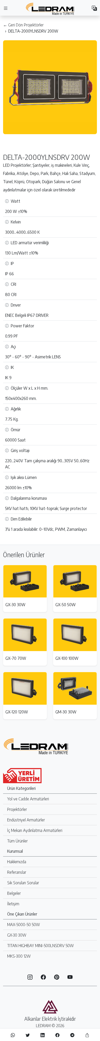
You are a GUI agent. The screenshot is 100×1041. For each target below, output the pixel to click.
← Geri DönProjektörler (23, 24)
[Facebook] (43, 977)
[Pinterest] (56, 977)
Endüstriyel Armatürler (26, 819)
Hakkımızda (16, 861)
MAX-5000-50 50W (23, 924)
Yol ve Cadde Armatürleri (28, 798)
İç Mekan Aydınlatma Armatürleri (34, 830)
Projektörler (17, 809)
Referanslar (16, 872)
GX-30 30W (16, 935)
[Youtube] (70, 977)
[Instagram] (30, 977)
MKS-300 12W (19, 956)
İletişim (13, 903)
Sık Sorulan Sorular (23, 882)
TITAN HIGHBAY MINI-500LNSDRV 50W (40, 945)
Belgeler (14, 893)
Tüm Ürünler (17, 840)
